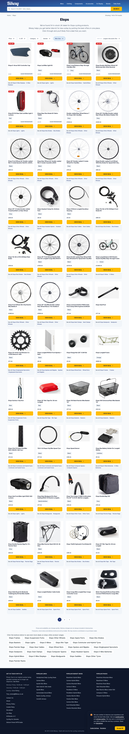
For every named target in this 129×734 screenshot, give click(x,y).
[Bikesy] (13, 4)
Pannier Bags (116, 513)
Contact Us (9, 698)
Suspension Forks (13, 420)
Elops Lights (45, 83)
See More (16, 681)
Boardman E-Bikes (102, 680)
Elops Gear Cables (76, 226)
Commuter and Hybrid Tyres (16, 467)
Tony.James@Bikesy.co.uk (14, 694)
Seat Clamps (86, 322)
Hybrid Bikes (86, 83)
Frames (112, 370)
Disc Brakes (56, 130)
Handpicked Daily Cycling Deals (46, 677)
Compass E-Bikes (101, 693)
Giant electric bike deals (43, 686)
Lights (52, 83)
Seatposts (114, 322)
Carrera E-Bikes (71, 686)
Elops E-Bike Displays (19, 83)
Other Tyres (86, 513)
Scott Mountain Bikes (73, 705)
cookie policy (119, 717)
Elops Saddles (17, 609)
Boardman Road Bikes (103, 683)
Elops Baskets (75, 418)
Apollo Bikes (40, 689)
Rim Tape (54, 418)
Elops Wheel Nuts (76, 370)
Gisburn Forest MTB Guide (14, 722)
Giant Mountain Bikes (103, 686)
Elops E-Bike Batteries (106, 466)
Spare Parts (56, 609)
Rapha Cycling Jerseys (43, 696)
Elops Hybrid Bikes (76, 83)
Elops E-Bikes (104, 274)
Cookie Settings (94, 728)
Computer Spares (72, 467)
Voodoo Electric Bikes (73, 696)
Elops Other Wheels (106, 83)
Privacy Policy (10, 704)
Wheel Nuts (86, 370)
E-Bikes (111, 274)
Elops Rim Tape (46, 418)
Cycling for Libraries (12, 719)
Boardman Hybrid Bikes (73, 677)
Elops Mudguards (47, 513)
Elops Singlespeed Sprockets (21, 370)
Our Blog (9, 713)
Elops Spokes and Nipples (49, 370)
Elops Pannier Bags (105, 513)
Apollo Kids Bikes (41, 683)
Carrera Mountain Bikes (73, 683)
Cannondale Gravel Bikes (44, 693)
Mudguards (56, 513)
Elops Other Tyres (76, 513)
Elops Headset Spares (48, 226)
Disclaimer (103, 728)
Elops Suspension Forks (19, 418)
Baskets (82, 418)
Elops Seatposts (105, 322)
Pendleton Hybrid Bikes (73, 693)
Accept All (120, 728)
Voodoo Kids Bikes (72, 699)
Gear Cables (86, 226)
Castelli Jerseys (41, 699)
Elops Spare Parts (47, 609)
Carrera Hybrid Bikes (72, 680)
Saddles (24, 609)
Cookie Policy (10, 707)
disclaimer (99, 723)
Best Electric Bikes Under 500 (105, 689)
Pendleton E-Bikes (72, 689)
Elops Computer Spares (78, 466)
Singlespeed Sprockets (15, 372)
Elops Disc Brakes (47, 130)
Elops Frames (104, 370)
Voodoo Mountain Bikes (73, 708)
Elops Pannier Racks (47, 561)
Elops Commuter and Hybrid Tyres (22, 466)
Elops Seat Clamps (76, 322)
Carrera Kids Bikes (72, 702)
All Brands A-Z (10, 716)
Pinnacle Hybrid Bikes (103, 696)
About (8, 701)
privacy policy (100, 719)
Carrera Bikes (40, 680)
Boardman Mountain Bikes (104, 677)
